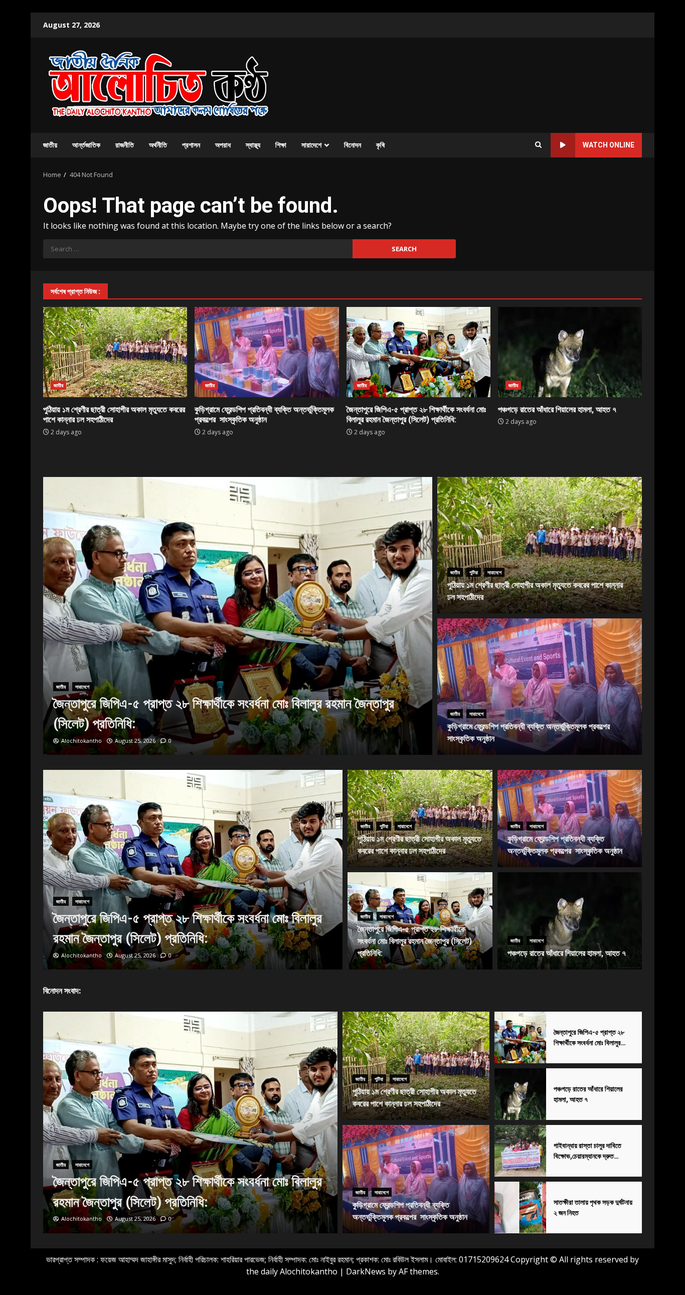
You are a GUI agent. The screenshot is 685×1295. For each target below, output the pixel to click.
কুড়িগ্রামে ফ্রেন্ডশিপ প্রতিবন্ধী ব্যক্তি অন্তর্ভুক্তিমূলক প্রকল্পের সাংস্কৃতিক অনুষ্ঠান (266, 352)
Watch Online (608, 145)
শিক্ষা (280, 145)
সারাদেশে (311, 145)
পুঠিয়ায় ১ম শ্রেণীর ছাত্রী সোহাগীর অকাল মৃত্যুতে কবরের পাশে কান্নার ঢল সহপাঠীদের (115, 352)
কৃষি (380, 145)
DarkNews (366, 1271)
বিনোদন (352, 145)
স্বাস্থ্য (253, 145)
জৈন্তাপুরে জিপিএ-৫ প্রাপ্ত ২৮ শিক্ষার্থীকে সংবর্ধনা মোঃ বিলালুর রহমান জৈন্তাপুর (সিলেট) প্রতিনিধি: (418, 352)
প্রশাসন (191, 145)
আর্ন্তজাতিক (86, 145)
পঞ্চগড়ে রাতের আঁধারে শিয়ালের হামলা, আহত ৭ (570, 352)
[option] (238, 616)
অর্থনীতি (158, 145)
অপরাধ (223, 145)
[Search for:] (198, 248)
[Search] (538, 144)
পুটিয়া (473, 572)
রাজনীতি (124, 145)
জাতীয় (50, 145)
